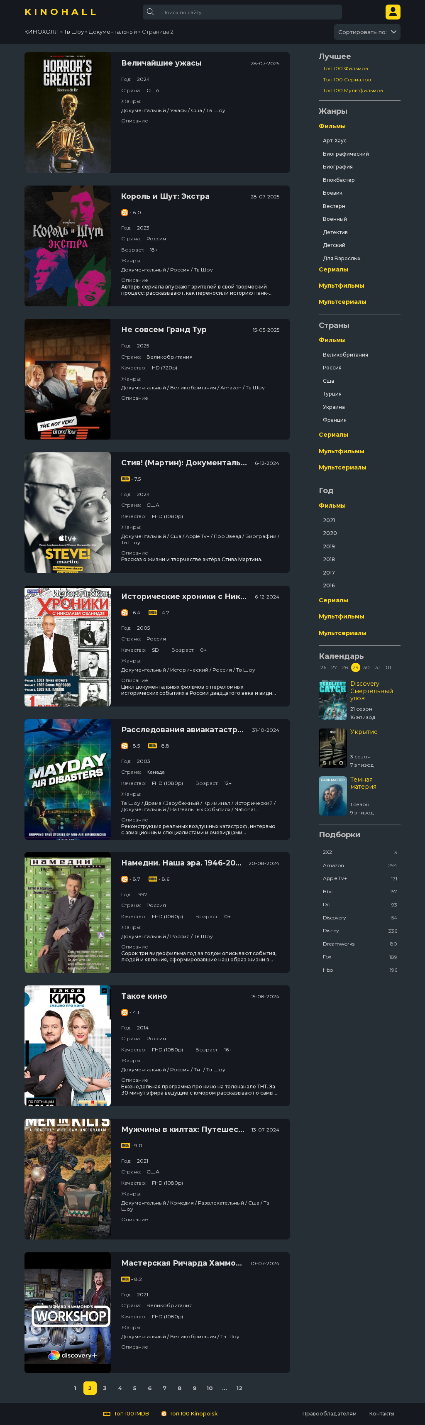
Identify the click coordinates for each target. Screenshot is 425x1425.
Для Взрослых (341, 258)
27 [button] (334, 667)
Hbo (360, 970)
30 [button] (366, 667)
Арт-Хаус (335, 140)
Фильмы (332, 126)
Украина (334, 407)
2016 (329, 585)
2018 (329, 559)
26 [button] (323, 667)
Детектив (335, 232)
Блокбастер (339, 180)
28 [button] (345, 667)
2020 (330, 533)
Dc (360, 904)
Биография (338, 167)
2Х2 (360, 852)
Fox (360, 956)
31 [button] (377, 667)
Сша (328, 381)
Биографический (346, 154)
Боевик (332, 193)
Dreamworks (360, 944)
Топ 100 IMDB (131, 1413)
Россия (332, 367)
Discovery (360, 917)
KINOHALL (61, 11)
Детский (334, 245)
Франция (335, 420)
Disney (360, 930)
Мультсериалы (342, 302)
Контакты (381, 1413)
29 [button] (356, 667)
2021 (329, 520)
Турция (332, 394)
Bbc (360, 891)
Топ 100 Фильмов (345, 68)
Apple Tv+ (360, 878)
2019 (329, 546)
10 (209, 1388)
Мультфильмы (341, 285)
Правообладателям (329, 1413)
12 (239, 1388)
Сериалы (333, 269)
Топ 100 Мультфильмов (353, 90)
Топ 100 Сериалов (347, 79)
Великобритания (345, 355)
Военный (335, 219)
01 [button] (388, 667)
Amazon (360, 865)
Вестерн (334, 206)
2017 (329, 573)
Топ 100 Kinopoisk (193, 1413)
